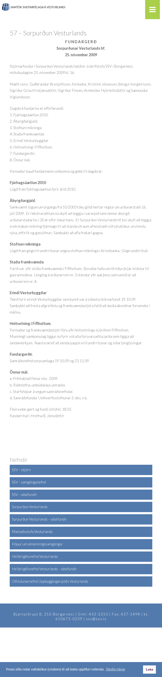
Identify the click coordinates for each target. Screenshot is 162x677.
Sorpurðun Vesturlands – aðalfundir (39, 519)
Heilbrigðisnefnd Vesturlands (35, 556)
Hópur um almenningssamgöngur (37, 544)
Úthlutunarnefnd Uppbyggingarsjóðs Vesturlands (50, 581)
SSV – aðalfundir (24, 494)
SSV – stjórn (21, 469)
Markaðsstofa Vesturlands (32, 531)
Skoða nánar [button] (115, 669)
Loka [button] (149, 669)
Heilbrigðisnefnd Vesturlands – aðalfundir (44, 569)
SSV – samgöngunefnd (29, 482)
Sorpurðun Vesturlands (30, 507)
